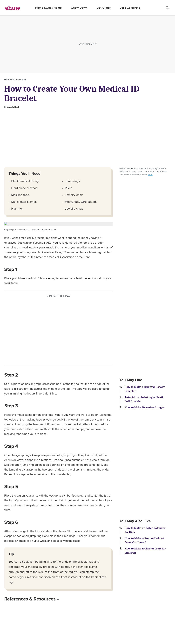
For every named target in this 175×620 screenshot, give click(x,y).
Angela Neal (13, 107)
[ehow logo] (13, 7)
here (150, 174)
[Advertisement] (87, 138)
